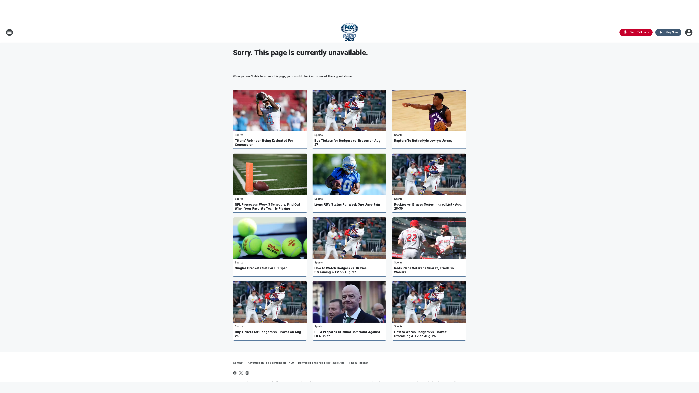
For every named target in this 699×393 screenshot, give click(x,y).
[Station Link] (349, 32)
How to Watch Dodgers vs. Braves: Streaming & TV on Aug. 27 (341, 270)
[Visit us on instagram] (247, 373)
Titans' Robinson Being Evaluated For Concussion (264, 142)
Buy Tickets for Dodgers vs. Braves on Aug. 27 (347, 142)
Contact (238, 362)
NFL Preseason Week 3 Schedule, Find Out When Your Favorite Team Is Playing (267, 206)
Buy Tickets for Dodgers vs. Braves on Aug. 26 (268, 334)
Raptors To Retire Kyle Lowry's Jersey (423, 140)
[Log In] (689, 32)
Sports (239, 135)
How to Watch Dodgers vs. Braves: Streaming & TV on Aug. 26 (420, 334)
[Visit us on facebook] (235, 373)
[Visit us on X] (241, 373)
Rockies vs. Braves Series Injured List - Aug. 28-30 (428, 206)
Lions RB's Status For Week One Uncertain (347, 204)
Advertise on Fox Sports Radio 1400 (271, 362)
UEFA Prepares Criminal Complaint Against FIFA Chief (347, 334)
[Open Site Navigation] (9, 32)
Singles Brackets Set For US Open (261, 268)
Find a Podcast (358, 362)
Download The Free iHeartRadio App (321, 362)
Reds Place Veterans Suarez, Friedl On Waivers (424, 270)
